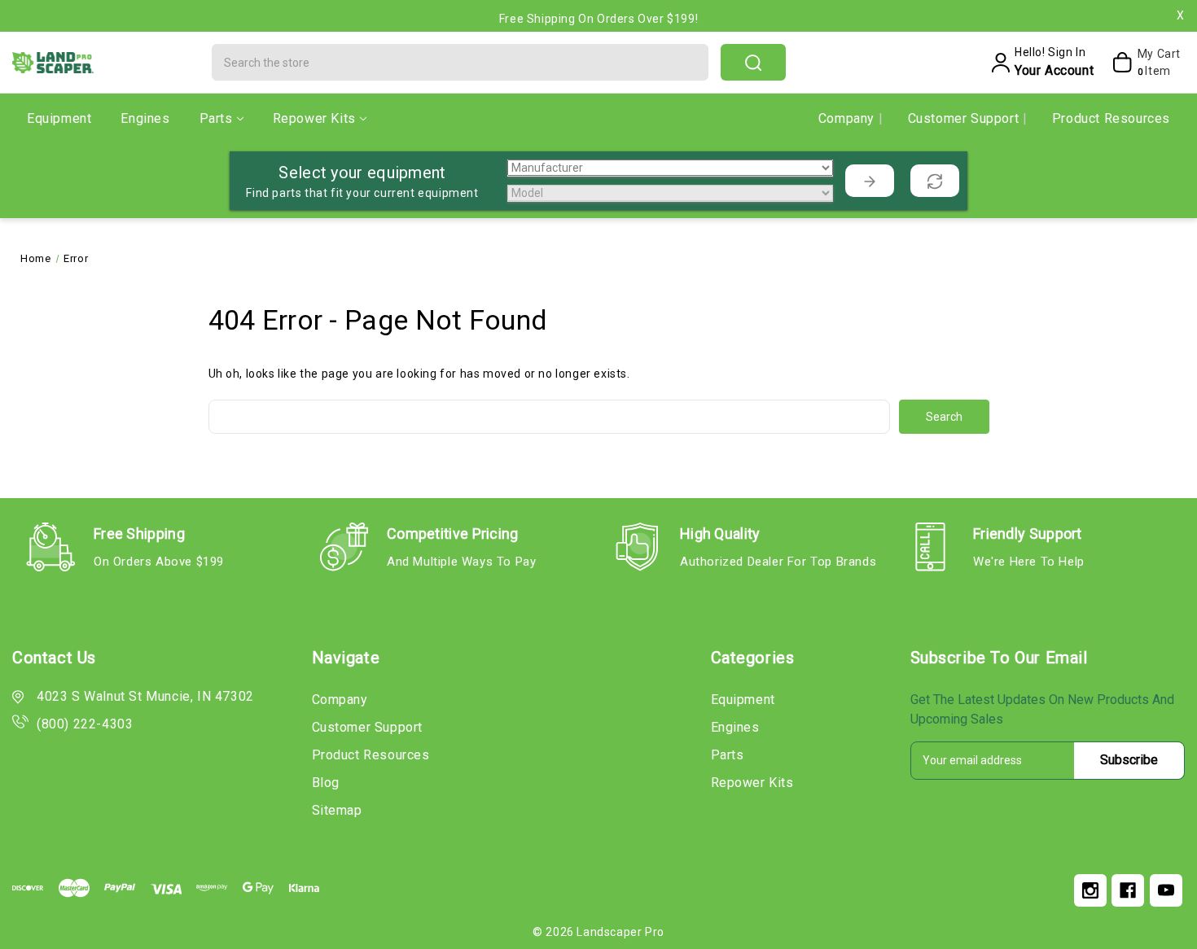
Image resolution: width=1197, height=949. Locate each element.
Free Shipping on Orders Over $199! (598, 15)
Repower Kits (314, 118)
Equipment (59, 118)
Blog (326, 782)
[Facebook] (1128, 890)
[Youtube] (1166, 890)
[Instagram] (1090, 890)
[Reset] (934, 180)
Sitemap (337, 810)
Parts (216, 118)
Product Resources (1111, 118)
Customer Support (965, 118)
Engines (145, 118)
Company (848, 118)
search (753, 62)
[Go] (869, 180)
